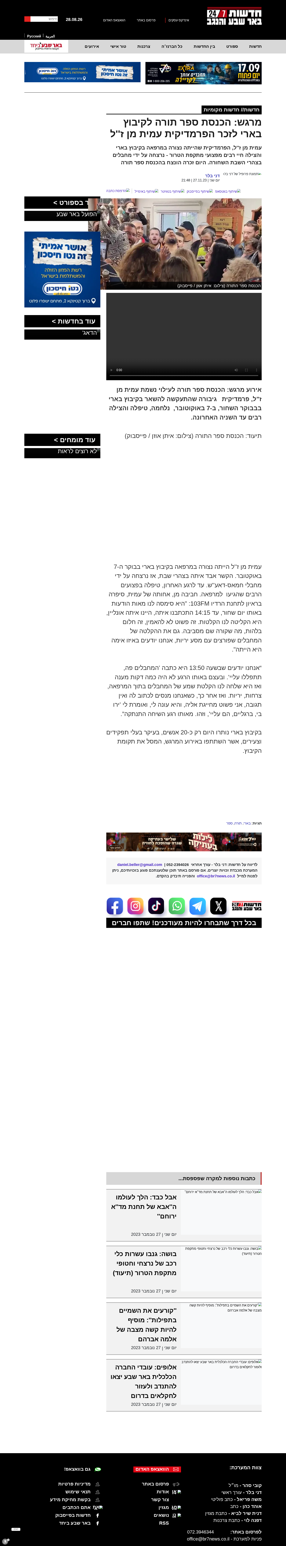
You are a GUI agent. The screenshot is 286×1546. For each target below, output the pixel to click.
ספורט (232, 46)
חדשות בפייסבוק (73, 1515)
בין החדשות (204, 46)
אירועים (92, 46)
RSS (164, 1523)
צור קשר (160, 1499)
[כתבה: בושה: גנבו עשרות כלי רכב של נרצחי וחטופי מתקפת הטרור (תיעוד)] (221, 1269)
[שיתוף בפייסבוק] (200, 191)
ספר (229, 823)
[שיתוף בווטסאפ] (227, 191)
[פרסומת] (203, 73)
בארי (247, 823)
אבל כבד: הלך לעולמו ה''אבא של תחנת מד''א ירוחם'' (144, 1207)
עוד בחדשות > (73, 321)
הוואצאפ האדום (114, 20)
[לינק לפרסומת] (62, 234)
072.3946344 (200, 1532)
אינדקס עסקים (179, 20)
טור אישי (118, 46)
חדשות (255, 46)
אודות (163, 1491)
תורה (238, 823)
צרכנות (143, 46)
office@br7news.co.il (208, 1539)
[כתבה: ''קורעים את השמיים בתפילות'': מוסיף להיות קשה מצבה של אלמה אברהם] (221, 1325)
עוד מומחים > (74, 440)
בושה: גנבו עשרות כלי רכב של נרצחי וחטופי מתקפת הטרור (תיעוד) (145, 1263)
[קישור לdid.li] (184, 842)
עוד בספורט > (74, 202)
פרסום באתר (146, 20)
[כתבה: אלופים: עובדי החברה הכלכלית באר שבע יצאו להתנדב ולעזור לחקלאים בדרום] (221, 1382)
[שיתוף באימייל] (146, 191)
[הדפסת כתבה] (119, 190)
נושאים (161, 1515)
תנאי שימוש (78, 1491)
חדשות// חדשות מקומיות (232, 109)
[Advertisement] (173, 788)
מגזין (164, 1507)
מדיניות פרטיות (74, 1484)
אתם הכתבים (76, 1507)
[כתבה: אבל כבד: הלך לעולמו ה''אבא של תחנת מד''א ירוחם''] (221, 1212)
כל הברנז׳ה (172, 46)
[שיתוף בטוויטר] (172, 191)
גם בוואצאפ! (77, 1469)
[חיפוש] (27, 19)
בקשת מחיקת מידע (70, 1499)
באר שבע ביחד (75, 1523)
